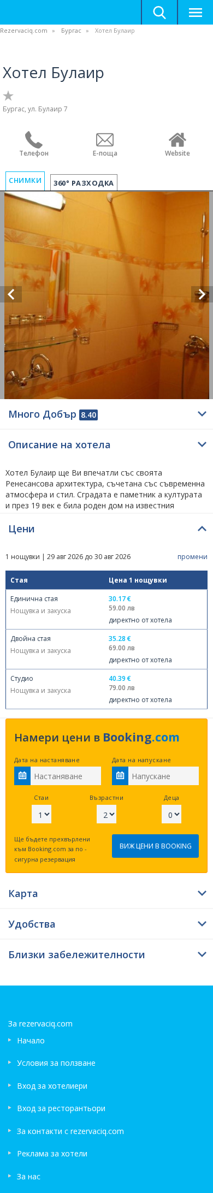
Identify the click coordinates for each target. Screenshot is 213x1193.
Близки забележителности (76, 954)
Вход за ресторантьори (61, 1108)
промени (192, 556)
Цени (21, 528)
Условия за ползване (56, 1063)
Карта (23, 893)
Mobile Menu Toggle (195, 12)
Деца (172, 797)
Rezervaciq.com (24, 30)
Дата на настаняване (47, 760)
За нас (28, 1176)
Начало (31, 1040)
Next (202, 294)
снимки (25, 180)
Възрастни (106, 797)
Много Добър (52, 413)
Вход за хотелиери (52, 1086)
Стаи (41, 797)
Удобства (32, 923)
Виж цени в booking (156, 846)
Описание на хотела (59, 444)
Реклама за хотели (52, 1153)
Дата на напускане (141, 760)
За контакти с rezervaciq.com (70, 1131)
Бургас (71, 30)
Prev (11, 294)
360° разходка (84, 183)
